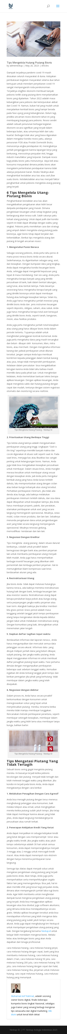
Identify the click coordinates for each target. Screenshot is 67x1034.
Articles (45, 65)
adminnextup (16, 65)
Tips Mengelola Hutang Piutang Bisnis (29, 62)
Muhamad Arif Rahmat (22, 996)
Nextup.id (46, 931)
